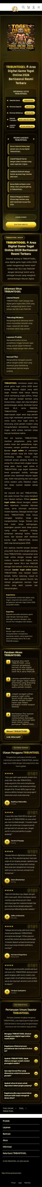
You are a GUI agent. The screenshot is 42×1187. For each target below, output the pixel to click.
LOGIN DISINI (21, 217)
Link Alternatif (13, 737)
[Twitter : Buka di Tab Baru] (18, 1178)
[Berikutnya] (39, 37)
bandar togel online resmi (24, 570)
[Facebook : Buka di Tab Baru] (14, 1178)
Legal (20, 1183)
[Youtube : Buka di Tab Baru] (28, 1178)
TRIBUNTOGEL (10, 383)
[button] (28, 7)
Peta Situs (27, 1183)
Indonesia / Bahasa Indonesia (12, 1166)
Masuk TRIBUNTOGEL (17, 731)
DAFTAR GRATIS (21, 224)
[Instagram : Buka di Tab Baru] (23, 1178)
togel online (18, 450)
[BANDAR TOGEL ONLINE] (7, 7)
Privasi (13, 1183)
